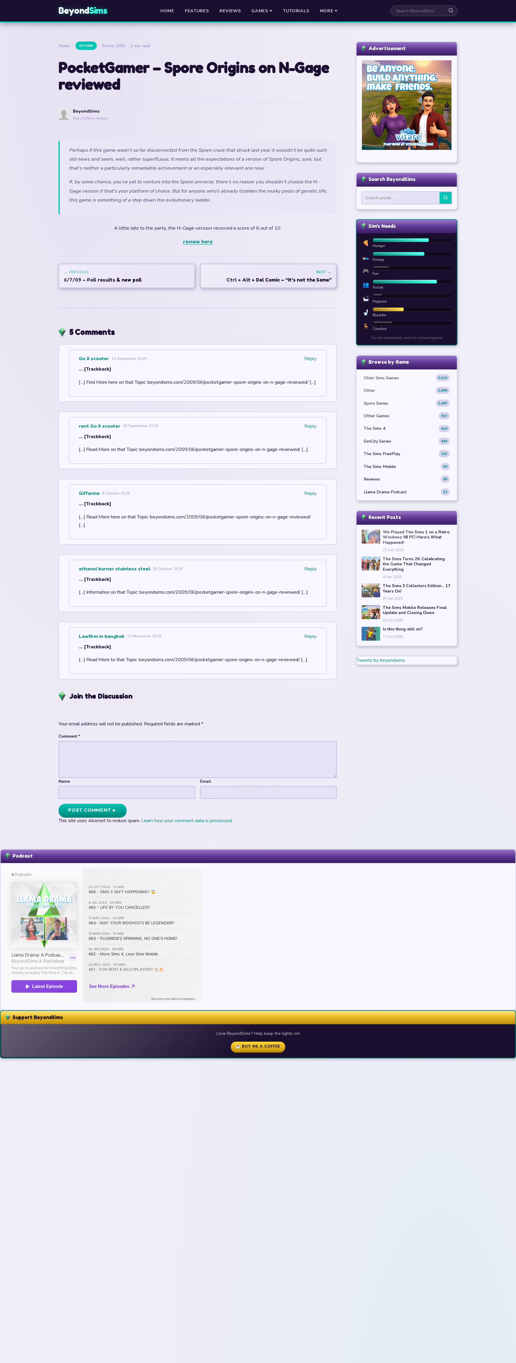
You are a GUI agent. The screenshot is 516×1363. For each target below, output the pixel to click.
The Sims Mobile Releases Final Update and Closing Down (415, 610)
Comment (69, 736)
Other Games (405, 416)
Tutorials (296, 11)
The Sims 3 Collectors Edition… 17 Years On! (416, 588)
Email (205, 781)
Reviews (230, 11)
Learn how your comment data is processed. (187, 820)
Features (197, 11)
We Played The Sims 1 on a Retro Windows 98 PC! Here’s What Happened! (416, 537)
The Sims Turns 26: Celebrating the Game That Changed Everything (414, 564)
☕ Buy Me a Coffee (258, 1046)
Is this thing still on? (403, 629)
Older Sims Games (405, 378)
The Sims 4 (405, 428)
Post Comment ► (92, 810)
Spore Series (405, 403)
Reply (310, 358)
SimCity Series (405, 441)
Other (86, 45)
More (327, 11)
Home (167, 11)
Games (259, 11)
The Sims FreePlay (405, 454)
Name (64, 781)
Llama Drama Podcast (405, 492)
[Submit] (446, 198)
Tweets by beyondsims (381, 660)
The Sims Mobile (405, 466)
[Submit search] (451, 11)
